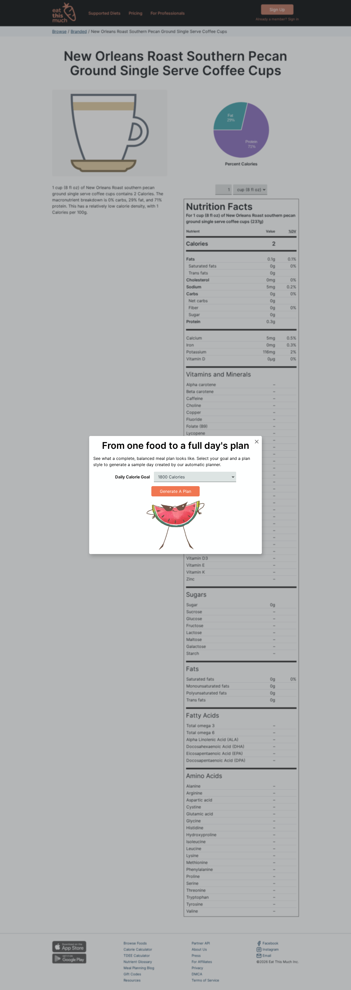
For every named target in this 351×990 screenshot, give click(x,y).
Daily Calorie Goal (132, 476)
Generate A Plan (175, 491)
